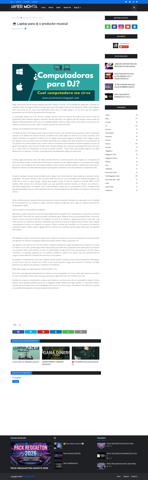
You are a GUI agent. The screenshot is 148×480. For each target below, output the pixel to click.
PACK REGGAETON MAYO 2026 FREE (121, 464)
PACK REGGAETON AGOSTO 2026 (29, 468)
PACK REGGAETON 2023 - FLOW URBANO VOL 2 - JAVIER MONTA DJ (124, 76)
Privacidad (27, 2)
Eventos (121, 129)
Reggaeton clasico (121, 158)
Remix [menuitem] (51, 7)
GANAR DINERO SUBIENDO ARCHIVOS (53, 363)
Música (121, 144)
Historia (121, 140)
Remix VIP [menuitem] (67, 7)
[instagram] (133, 2)
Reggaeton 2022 (121, 154)
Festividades (121, 133)
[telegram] (134, 26)
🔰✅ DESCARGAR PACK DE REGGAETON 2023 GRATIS (125, 65)
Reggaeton (121, 151)
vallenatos (121, 190)
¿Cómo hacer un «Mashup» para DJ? (25, 362)
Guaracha (121, 136)
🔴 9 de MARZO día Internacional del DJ (85, 363)
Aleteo (121, 115)
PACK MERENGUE (70, 463)
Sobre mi (18, 2)
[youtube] (128, 26)
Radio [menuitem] (58, 7)
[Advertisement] (55, 49)
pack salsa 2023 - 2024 (121, 180)
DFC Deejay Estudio (28, 476)
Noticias (121, 147)
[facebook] (126, 2)
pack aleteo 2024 (121, 172)
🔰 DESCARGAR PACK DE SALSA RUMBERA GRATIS (124, 86)
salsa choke (121, 187)
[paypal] (136, 2)
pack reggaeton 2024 (121, 176)
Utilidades (121, 169)
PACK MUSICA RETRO (72, 453)
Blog (18, 18)
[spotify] (129, 2)
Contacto (34, 2)
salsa (121, 183)
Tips (121, 165)
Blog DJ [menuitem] (76, 7)
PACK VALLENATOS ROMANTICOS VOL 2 (122, 96)
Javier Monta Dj (19, 29)
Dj (19, 325)
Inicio (12, 2)
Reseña (121, 162)
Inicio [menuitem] (43, 7)
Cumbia (121, 122)
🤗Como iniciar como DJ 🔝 (73, 444)
